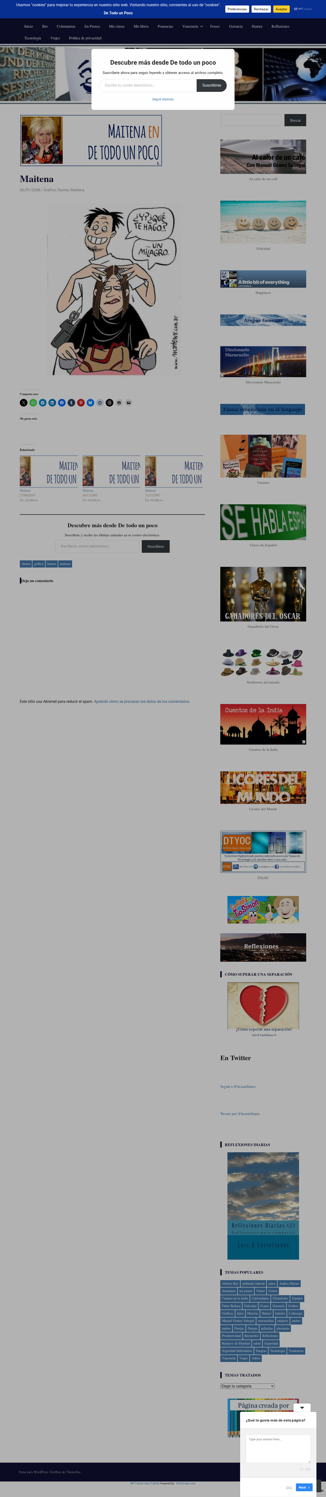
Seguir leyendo (163, 99)
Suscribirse (211, 85)
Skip (289, 1487)
